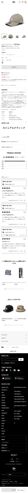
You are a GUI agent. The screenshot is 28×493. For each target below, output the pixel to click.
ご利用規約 (6, 363)
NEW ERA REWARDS (4, 445)
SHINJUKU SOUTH (5, 387)
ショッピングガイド (5, 442)
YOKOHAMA (4, 405)
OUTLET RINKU (17, 418)
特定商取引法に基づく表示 (6, 483)
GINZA (3, 392)
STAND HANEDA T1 (17, 391)
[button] (14, 161)
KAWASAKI (3, 402)
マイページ (3, 436)
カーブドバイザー (12, 115)
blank (15, 390)
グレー (10, 113)
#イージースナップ (5, 109)
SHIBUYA (3, 395)
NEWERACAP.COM (5, 481)
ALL (14, 423)
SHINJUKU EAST (4, 390)
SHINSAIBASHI (4, 413)
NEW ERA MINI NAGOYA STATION (20, 387)
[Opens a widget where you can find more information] (21, 490)
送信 (21, 359)
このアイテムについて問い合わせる (9, 85)
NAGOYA (3, 423)
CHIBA (3, 410)
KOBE (3, 428)
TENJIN (3, 433)
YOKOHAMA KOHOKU (5, 408)
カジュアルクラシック (10, 54)
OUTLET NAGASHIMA (18, 416)
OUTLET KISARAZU (17, 411)
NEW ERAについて (4, 447)
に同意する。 (10, 363)
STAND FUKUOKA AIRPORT (19, 396)
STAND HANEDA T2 (17, 394)
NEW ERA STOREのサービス (6, 450)
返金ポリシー (22, 483)
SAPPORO (3, 420)
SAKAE (3, 426)
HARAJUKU (3, 397)
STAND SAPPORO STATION (19, 399)
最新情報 (3, 439)
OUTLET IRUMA (17, 413)
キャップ (3, 54)
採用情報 (15, 481)
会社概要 (11, 481)
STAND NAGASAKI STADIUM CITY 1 (20, 402)
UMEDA (3, 415)
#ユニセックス (13, 109)
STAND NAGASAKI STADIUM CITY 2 (20, 406)
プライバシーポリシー (15, 483)
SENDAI (3, 418)
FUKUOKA (3, 431)
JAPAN (10, 474)
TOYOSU (3, 400)
